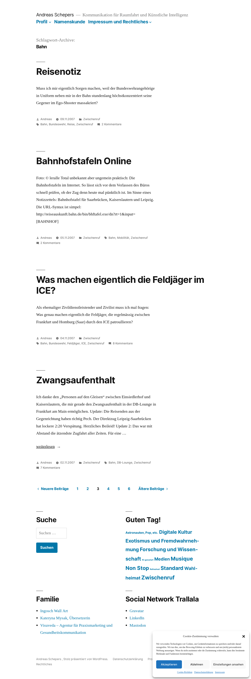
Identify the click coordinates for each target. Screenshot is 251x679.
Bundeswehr (57, 124)
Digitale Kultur (175, 532)
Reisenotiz (58, 71)
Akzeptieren (169, 664)
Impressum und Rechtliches (118, 21)
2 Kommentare (111, 124)
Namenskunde (69, 21)
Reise (71, 124)
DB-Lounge (124, 462)
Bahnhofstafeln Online (83, 160)
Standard (172, 568)
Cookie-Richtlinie (184, 672)
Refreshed (155, 569)
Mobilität (123, 237)
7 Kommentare (50, 467)
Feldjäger (73, 343)
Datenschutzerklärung (203, 672)
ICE (83, 343)
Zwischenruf (91, 119)
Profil (41, 21)
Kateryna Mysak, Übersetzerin (65, 618)
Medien (162, 559)
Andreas (46, 119)
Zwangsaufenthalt (75, 380)
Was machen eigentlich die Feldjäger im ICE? (120, 285)
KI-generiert (147, 560)
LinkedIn (137, 618)
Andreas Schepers (55, 14)
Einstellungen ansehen (228, 664)
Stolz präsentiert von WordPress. (86, 659)
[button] (243, 636)
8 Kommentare (123, 343)
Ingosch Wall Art (54, 610)
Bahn (43, 124)
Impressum (220, 672)
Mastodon (138, 625)
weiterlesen (48, 446)
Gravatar (137, 610)
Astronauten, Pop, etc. (142, 532)
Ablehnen (196, 664)
